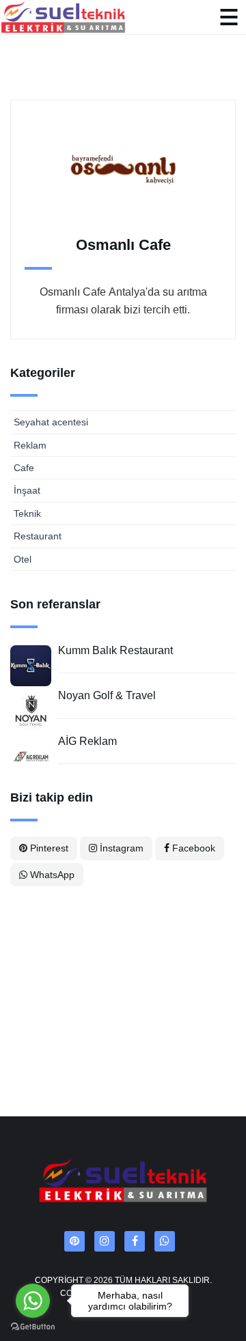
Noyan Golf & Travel (107, 695)
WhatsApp (50, 874)
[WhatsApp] (164, 1241)
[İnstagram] (104, 1241)
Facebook (192, 848)
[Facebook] (134, 1241)
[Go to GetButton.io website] (33, 1327)
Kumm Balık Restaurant (115, 650)
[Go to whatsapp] (33, 1301)
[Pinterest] (74, 1241)
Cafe (24, 467)
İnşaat (27, 490)
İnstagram (120, 848)
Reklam (30, 445)
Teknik (27, 513)
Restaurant (38, 536)
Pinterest (47, 848)
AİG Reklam (87, 741)
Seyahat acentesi (51, 422)
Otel (22, 559)
